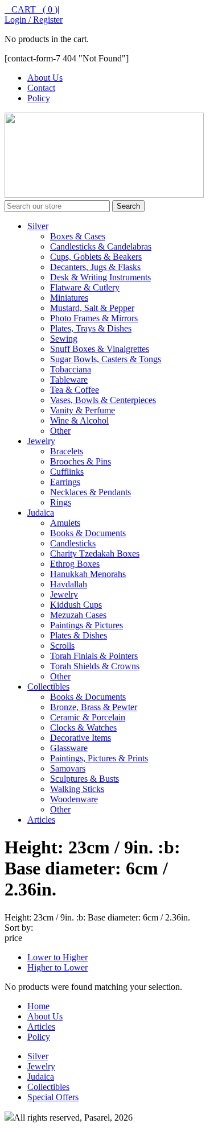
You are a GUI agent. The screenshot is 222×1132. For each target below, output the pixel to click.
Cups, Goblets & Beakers (96, 257)
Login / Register (34, 19)
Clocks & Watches (83, 727)
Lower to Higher (57, 957)
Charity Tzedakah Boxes (94, 553)
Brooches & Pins (80, 461)
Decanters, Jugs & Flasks (95, 267)
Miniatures (69, 297)
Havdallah (68, 584)
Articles (41, 819)
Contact (41, 88)
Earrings (65, 482)
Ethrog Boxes (75, 564)
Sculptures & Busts (84, 778)
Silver (37, 226)
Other (60, 431)
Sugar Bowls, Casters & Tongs (105, 359)
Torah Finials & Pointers (94, 656)
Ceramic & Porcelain (87, 717)
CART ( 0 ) (31, 9)
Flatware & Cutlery (85, 287)
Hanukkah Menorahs (88, 574)
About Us (45, 77)
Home (38, 1006)
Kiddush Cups (76, 604)
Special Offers (53, 1097)
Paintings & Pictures (86, 625)
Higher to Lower (57, 967)
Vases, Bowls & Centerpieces (103, 400)
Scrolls (62, 645)
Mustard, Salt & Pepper (92, 308)
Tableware (69, 379)
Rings (60, 502)
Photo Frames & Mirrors (94, 318)
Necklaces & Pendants (90, 492)
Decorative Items (80, 738)
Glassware (69, 748)
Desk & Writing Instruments (100, 277)
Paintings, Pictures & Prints (99, 758)
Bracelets (66, 451)
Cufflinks (67, 471)
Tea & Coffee (74, 390)
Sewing (63, 338)
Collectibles (48, 686)
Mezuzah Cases (78, 615)
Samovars (67, 768)
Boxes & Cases (77, 236)
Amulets (65, 523)
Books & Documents (88, 533)
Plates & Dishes (78, 635)
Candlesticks (73, 543)
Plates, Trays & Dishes (90, 328)
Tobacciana (70, 369)
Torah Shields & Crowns (94, 666)
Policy (38, 98)
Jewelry (41, 441)
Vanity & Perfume (82, 410)
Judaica (40, 512)
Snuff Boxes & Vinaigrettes (99, 349)
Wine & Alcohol (79, 420)
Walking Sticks (77, 789)
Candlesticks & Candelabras (100, 246)
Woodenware (74, 799)
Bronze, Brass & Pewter (93, 707)
